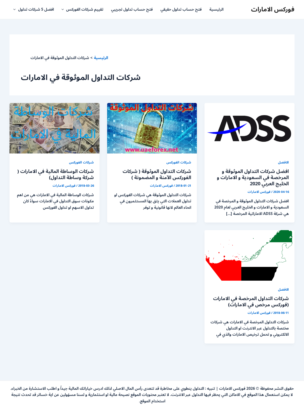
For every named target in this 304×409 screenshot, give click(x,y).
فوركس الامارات (272, 9)
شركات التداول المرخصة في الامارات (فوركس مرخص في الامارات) (251, 302)
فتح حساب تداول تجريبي (132, 9)
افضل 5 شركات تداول (36, 9)
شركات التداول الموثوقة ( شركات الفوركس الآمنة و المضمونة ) (157, 175)
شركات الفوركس (178, 162)
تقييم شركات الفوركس (84, 9)
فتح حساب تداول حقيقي (181, 9)
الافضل (283, 162)
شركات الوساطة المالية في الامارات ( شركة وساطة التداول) (55, 175)
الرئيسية (216, 9)
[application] (64, 9)
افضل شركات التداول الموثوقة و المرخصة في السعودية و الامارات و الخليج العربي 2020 (253, 178)
